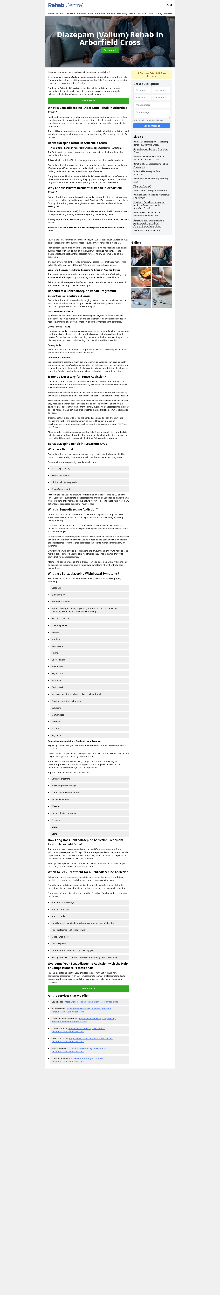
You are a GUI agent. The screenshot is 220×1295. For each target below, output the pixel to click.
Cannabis (70, 13)
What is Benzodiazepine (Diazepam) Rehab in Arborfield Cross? (150, 143)
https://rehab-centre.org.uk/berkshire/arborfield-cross (91, 1001)
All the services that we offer (147, 230)
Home (51, 13)
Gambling (122, 13)
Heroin (132, 13)
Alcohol (60, 13)
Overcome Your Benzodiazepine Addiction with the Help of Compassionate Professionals (148, 223)
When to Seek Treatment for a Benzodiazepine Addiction (147, 214)
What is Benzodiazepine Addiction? (150, 190)
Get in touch (110, 50)
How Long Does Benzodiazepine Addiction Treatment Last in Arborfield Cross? (148, 205)
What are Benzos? (142, 186)
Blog (159, 13)
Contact (168, 13)
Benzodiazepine (85, 13)
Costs (150, 13)
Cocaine (111, 13)
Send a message (152, 126)
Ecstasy (142, 13)
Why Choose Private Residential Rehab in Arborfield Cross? (148, 158)
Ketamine (100, 13)
